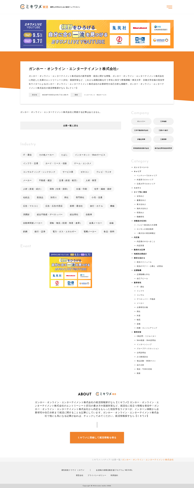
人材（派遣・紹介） (32, 189)
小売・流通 (97, 197)
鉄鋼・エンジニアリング (147, 328)
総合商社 (74, 214)
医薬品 (40, 197)
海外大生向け (142, 208)
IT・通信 (27, 155)
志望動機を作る (143, 274)
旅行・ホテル (96, 206)
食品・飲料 (109, 231)
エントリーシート (141, 167)
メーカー (27, 180)
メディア (106, 459)
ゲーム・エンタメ (82, 163)
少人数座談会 (142, 357)
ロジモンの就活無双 (145, 229)
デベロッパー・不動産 (146, 299)
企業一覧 (116, 459)
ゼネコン (85, 172)
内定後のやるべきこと (146, 241)
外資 (138, 315)
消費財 (26, 214)
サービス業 (68, 172)
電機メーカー (90, 231)
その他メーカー (46, 155)
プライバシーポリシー (97, 475)
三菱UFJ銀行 (163, 130)
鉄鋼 (25, 231)
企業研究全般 (142, 307)
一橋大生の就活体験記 (146, 233)
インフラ (140, 291)
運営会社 (79, 475)
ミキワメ (96, 459)
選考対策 (137, 332)
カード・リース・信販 (56, 163)
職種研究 (140, 217)
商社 (66, 197)
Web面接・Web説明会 (146, 340)
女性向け (140, 196)
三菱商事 (163, 139)
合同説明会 (141, 353)
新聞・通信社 (76, 206)
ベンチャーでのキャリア (147, 175)
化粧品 (26, 197)
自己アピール (142, 278)
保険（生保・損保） (59, 189)
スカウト (137, 188)
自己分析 (140, 365)
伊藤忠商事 (141, 139)
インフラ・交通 (30, 163)
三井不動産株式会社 (141, 130)
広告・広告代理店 (54, 206)
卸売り (54, 197)
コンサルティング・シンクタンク (39, 172)
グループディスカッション (148, 348)
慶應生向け (141, 200)
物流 (138, 320)
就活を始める (139, 258)
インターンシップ (144, 344)
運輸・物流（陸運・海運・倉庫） (66, 223)
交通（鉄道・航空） (68, 180)
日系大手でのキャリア (146, 184)
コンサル (140, 295)
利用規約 (114, 475)
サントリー (141, 121)
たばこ (64, 155)
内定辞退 (140, 245)
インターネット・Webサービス (90, 155)
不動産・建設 (45, 180)
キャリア (137, 171)
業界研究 (137, 282)
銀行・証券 (40, 231)
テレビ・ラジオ (103, 172)
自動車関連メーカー (32, 223)
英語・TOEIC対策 (144, 369)
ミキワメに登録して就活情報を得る (97, 437)
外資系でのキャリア (145, 180)
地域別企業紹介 (140, 254)
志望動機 (137, 270)
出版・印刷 (81, 189)
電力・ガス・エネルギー (64, 231)
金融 (111, 223)
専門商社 (80, 197)
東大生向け (141, 204)
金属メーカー (95, 223)
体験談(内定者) (140, 221)
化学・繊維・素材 (102, 189)
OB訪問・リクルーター (146, 336)
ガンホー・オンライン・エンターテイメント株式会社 (73, 69)
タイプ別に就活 (140, 192)
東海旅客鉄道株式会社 (141, 148)
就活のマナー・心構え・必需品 (150, 266)
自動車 (89, 214)
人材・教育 (91, 180)
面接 (138, 373)
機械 (112, 206)
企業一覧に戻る (70, 125)
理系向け (140, 212)
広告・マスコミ (30, 206)
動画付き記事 (139, 250)
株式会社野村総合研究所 (163, 148)
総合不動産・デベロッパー (50, 214)
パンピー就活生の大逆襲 (147, 225)
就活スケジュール (144, 262)
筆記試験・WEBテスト (146, 361)
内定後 (136, 237)
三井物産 (163, 121)
